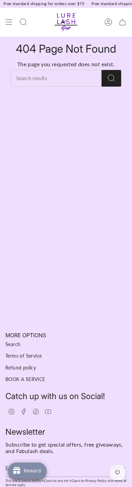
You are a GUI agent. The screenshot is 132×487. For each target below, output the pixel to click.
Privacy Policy (96, 481)
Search (12, 344)
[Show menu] (9, 22)
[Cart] (122, 22)
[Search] (111, 78)
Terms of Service (23, 356)
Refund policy (20, 368)
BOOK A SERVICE (25, 379)
